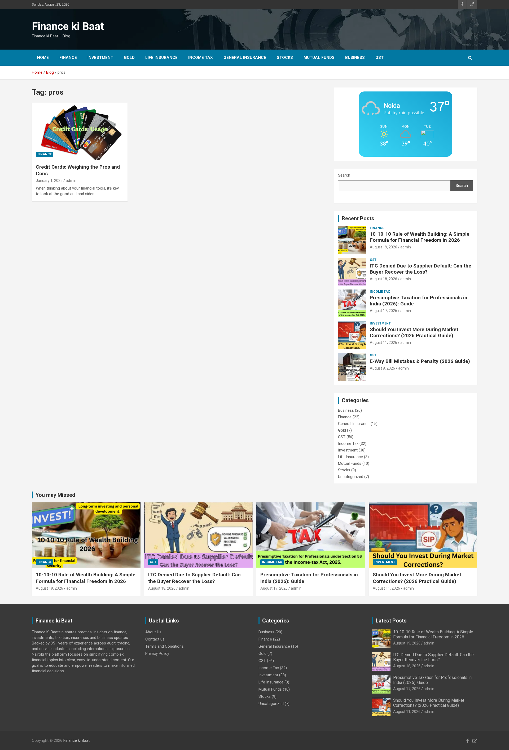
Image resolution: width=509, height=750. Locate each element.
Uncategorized (350, 476)
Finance (68, 57)
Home (43, 57)
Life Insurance (161, 57)
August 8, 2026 (382, 368)
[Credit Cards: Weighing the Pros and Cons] (80, 131)
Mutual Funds (319, 57)
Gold (129, 57)
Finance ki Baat (68, 26)
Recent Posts (358, 218)
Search (344, 175)
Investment (100, 57)
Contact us (155, 639)
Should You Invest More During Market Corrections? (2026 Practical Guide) (414, 332)
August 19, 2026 (383, 247)
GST (379, 57)
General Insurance (244, 57)
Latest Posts (391, 620)
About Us (153, 632)
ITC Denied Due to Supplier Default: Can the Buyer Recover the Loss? (420, 269)
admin (71, 180)
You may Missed (55, 495)
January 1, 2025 (49, 180)
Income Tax (200, 57)
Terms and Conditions (164, 646)
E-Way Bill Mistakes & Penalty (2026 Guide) (420, 361)
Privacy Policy (157, 653)
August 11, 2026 (383, 342)
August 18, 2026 (383, 279)
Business (355, 57)
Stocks (285, 57)
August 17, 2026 (383, 311)
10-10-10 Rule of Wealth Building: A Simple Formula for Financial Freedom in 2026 (419, 237)
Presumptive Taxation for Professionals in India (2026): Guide (418, 301)
